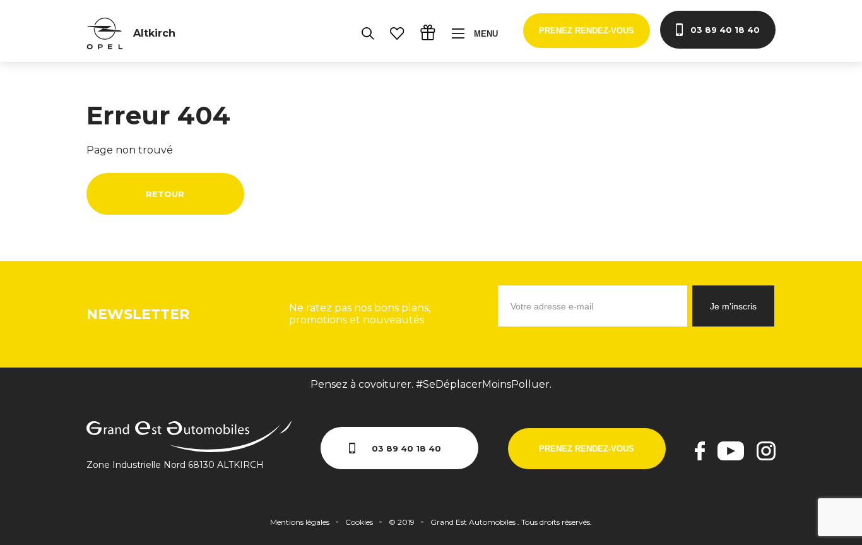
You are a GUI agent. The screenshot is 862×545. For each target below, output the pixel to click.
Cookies (359, 522)
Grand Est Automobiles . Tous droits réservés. (511, 522)
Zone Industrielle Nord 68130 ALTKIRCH (175, 464)
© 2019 (402, 522)
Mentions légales (299, 522)
